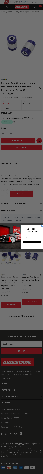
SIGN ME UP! (32, 242)
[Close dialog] (41, 226)
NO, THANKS (32, 245)
